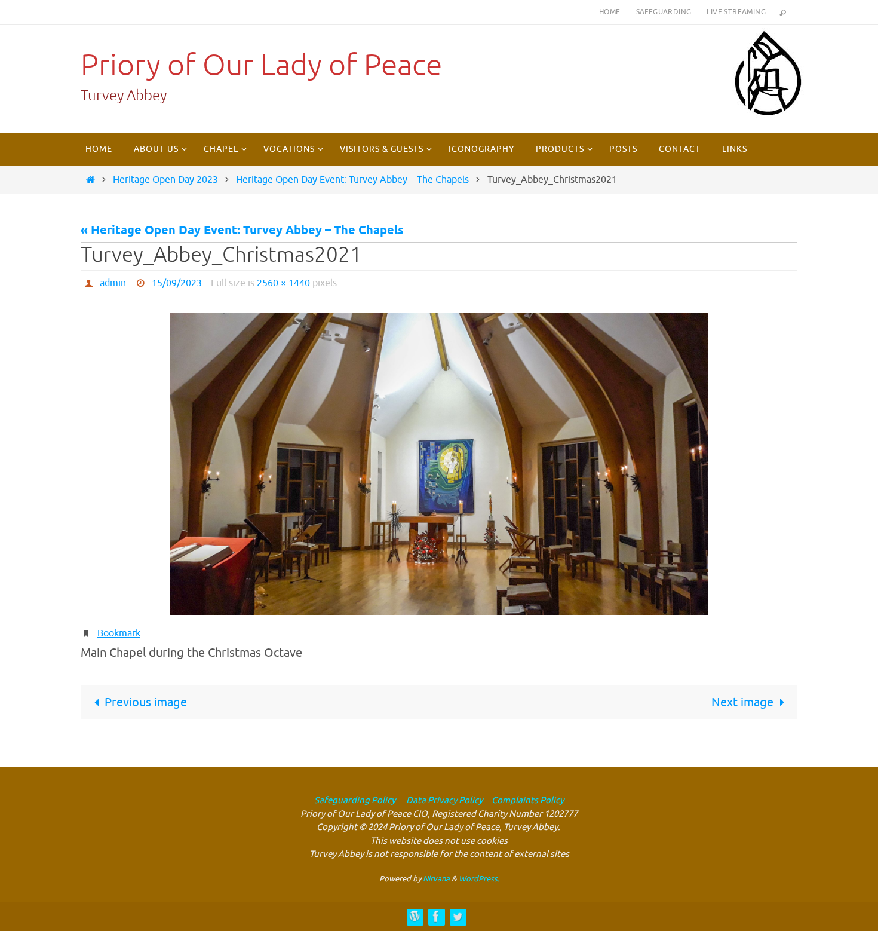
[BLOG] (414, 916)
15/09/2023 (177, 283)
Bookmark (118, 633)
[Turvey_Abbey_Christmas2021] (439, 464)
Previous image (146, 702)
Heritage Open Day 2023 (165, 180)
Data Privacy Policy (443, 800)
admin (113, 283)
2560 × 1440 (283, 283)
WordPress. (479, 879)
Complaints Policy (528, 800)
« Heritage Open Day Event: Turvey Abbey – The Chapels (242, 231)
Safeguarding (664, 12)
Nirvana (436, 879)
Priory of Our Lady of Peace (261, 65)
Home (610, 12)
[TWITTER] (457, 916)
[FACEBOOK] (436, 916)
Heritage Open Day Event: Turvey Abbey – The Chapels (352, 180)
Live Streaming (736, 12)
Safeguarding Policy (354, 800)
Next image (742, 702)
